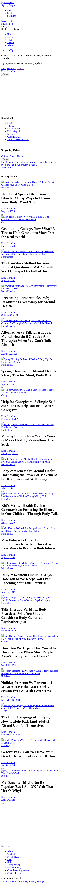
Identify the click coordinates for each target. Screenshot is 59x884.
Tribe (9, 39)
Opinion (5, 641)
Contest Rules (14, 873)
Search (10, 42)
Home (10, 34)
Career (4, 222)
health (10, 13)
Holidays (5, 676)
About (10, 45)
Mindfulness (7, 187)
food (9, 10)
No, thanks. (18, 68)
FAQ (9, 859)
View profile (7, 167)
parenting (11, 16)
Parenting (5, 499)
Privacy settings (36, 881)
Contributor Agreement (18, 870)
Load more (6, 846)
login (12, 5)
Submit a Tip (7, 23)
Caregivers (6, 395)
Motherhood (7, 430)
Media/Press (13, 856)
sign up (4, 5)
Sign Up (13, 21)
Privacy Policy (14, 867)
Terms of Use (13, 865)
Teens (4, 711)
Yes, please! (7, 68)
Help (9, 862)
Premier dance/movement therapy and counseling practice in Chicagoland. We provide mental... (28, 163)
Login (4, 21)
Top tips (11, 37)
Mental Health (8, 291)
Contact (11, 854)
